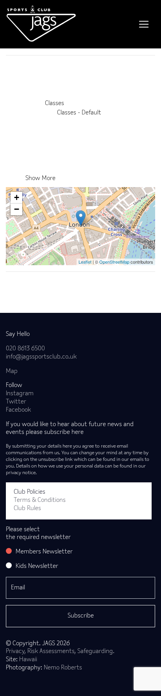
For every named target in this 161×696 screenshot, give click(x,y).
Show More (40, 178)
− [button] (16, 209)
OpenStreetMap (114, 262)
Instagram (20, 394)
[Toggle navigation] (144, 24)
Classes (54, 103)
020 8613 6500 (25, 349)
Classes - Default (79, 113)
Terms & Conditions (40, 500)
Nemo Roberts (63, 668)
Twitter (16, 402)
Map (12, 371)
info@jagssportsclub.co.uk (41, 357)
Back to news (36, 284)
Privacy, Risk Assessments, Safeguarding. (60, 651)
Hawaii (28, 660)
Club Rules (27, 508)
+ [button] (16, 197)
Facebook (18, 410)
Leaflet (85, 262)
